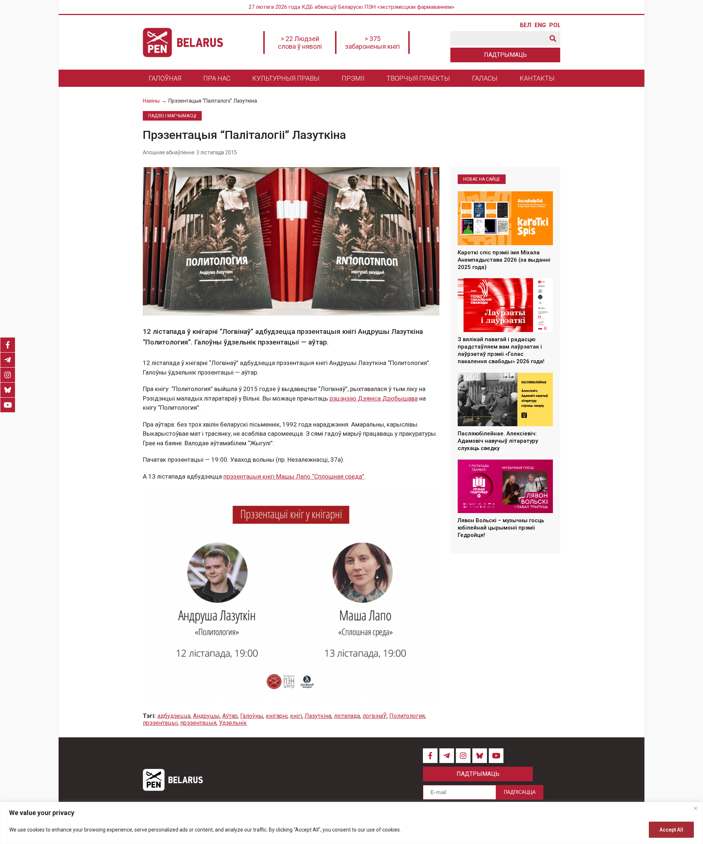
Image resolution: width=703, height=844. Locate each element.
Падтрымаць (505, 54)
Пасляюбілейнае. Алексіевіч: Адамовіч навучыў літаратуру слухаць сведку (498, 441)
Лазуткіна (318, 715)
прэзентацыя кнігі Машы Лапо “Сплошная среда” (293, 476)
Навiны (151, 101)
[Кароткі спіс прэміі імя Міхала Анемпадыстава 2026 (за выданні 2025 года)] (505, 218)
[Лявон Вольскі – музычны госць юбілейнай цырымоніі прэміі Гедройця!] (505, 486)
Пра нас (216, 78)
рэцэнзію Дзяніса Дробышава (374, 398)
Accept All (671, 830)
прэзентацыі (160, 722)
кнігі (296, 715)
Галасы (485, 78)
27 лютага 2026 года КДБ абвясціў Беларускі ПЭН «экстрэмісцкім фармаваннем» (351, 7)
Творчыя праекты (418, 78)
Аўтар (230, 715)
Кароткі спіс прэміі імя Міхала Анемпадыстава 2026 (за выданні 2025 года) (504, 260)
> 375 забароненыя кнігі (372, 42)
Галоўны (251, 715)
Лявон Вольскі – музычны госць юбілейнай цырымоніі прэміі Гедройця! (501, 528)
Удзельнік (233, 722)
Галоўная (165, 78)
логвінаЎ (374, 715)
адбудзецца (173, 715)
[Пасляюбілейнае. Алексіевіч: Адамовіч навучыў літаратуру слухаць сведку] (505, 399)
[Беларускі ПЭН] (183, 42)
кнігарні (276, 715)
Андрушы (206, 715)
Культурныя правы (286, 78)
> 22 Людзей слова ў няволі (300, 42)
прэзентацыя (198, 722)
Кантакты (537, 78)
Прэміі (353, 78)
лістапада (347, 715)
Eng (540, 25)
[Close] (695, 808)
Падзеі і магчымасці (172, 115)
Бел (525, 25)
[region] (351, 823)
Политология (407, 715)
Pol (554, 25)
